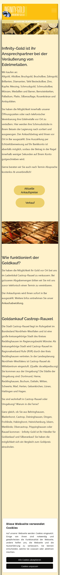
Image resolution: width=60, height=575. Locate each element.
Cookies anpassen (29, 566)
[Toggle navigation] (54, 10)
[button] (6, 232)
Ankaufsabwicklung (12, 303)
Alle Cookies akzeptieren (29, 559)
